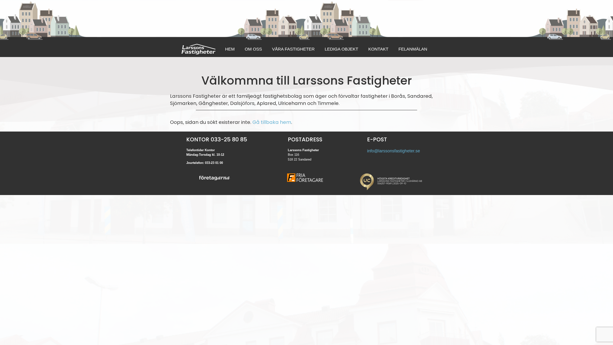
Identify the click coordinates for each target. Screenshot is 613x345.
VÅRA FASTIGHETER (293, 49)
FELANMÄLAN (412, 49)
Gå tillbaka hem (271, 122)
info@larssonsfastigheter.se (393, 151)
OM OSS (253, 49)
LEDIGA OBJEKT (341, 49)
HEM (230, 49)
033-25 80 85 (229, 139)
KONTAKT (378, 49)
